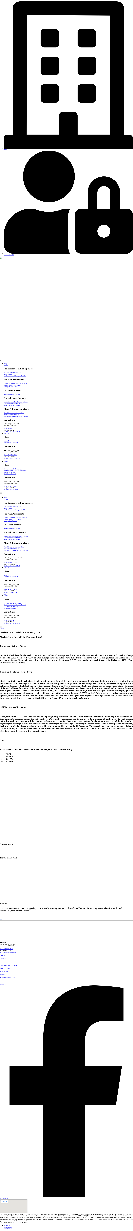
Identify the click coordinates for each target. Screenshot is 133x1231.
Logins (6, 461)
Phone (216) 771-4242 (10, 428)
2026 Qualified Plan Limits (7, 977)
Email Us (2, 955)
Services (6, 365)
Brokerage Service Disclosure (8, 965)
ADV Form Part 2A (5, 971)
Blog (5, 460)
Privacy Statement (5, 968)
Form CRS (3, 974)
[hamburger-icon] (0, 360)
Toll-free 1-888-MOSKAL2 (12, 431)
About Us (6, 433)
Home (5, 363)
